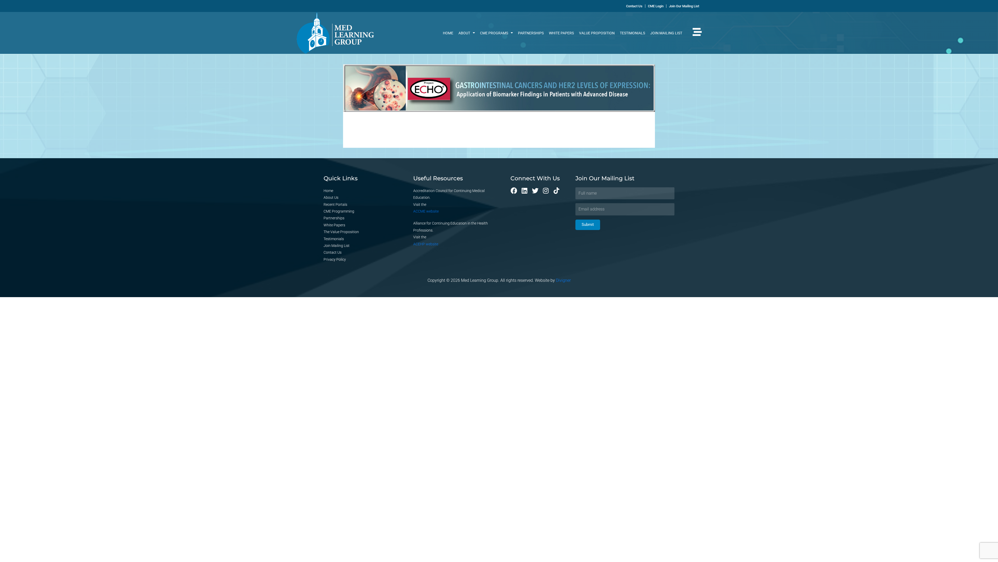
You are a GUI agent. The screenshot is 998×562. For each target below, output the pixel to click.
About (464, 33)
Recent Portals (335, 204)
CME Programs (494, 33)
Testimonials (632, 33)
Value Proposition (597, 33)
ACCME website (426, 211)
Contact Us (333, 252)
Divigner (563, 280)
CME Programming (339, 211)
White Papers (561, 33)
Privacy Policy (335, 259)
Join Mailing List (666, 33)
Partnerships (531, 33)
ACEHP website (425, 244)
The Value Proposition (341, 232)
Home (448, 33)
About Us (331, 197)
